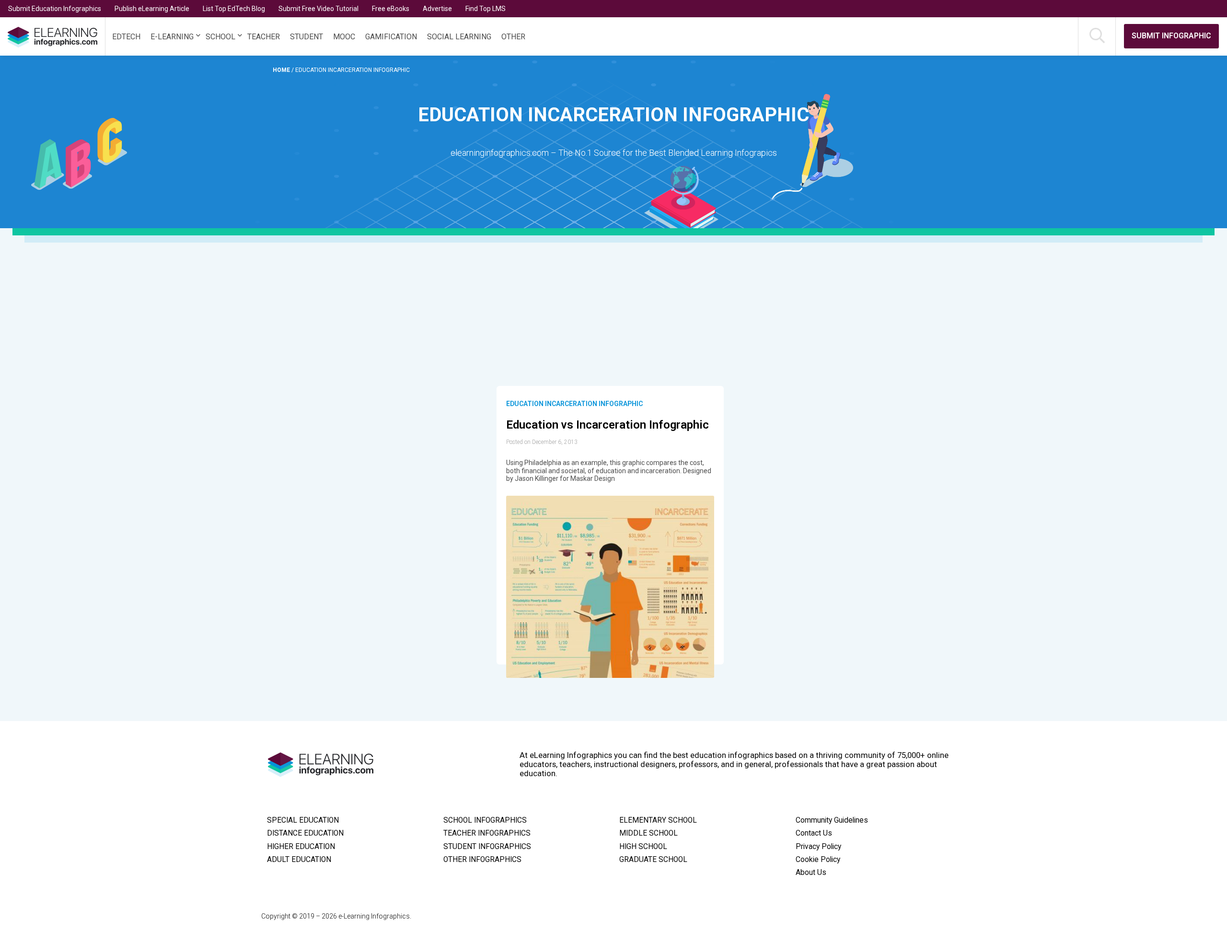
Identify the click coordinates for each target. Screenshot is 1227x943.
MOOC (344, 36)
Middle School (648, 833)
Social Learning (459, 36)
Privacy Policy (818, 846)
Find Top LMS (485, 8)
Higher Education (301, 846)
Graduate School (653, 859)
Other (513, 36)
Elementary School (658, 820)
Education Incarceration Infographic (574, 403)
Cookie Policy (818, 859)
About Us (811, 872)
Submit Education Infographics (54, 8)
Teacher (263, 36)
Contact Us (814, 833)
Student (306, 36)
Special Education (303, 820)
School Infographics (485, 820)
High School (643, 846)
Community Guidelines (832, 820)
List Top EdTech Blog (234, 8)
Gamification (391, 36)
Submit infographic (1171, 35)
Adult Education (299, 859)
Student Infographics (487, 846)
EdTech (126, 36)
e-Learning (172, 36)
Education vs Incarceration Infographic (607, 424)
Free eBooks (390, 8)
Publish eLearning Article (152, 8)
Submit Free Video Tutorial (318, 8)
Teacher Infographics (487, 833)
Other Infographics (482, 859)
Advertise (437, 8)
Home (282, 70)
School (220, 36)
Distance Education (305, 833)
